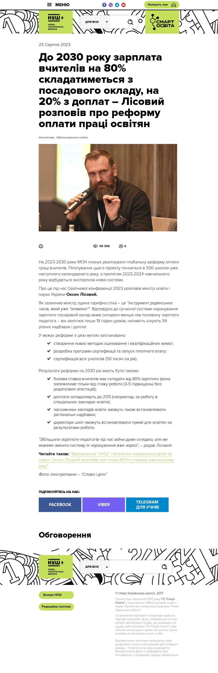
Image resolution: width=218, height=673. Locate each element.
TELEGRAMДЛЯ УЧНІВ (147, 505)
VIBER (104, 504)
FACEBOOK (60, 504)
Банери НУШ (52, 595)
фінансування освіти (73, 137)
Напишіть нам (158, 4)
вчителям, (48, 137)
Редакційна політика (56, 606)
